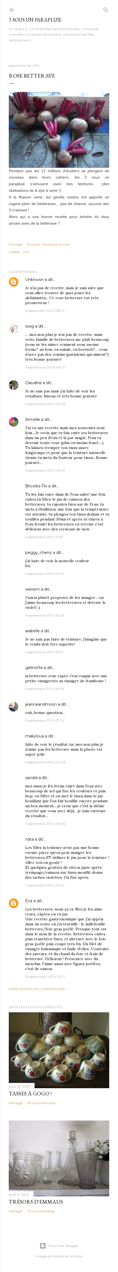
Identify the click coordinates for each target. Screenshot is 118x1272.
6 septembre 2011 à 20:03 (45, 762)
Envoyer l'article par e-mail (48, 244)
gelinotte (34, 667)
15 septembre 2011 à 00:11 (45, 976)
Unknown (34, 279)
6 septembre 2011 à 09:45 (45, 470)
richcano (76, 1256)
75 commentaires (41, 1211)
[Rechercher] (106, 8)
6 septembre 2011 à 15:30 (44, 615)
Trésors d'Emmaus (36, 1201)
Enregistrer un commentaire (37, 989)
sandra (31, 777)
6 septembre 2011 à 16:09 (44, 689)
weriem (32, 589)
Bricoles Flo (36, 486)
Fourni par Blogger (63, 1246)
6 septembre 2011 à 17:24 (44, 720)
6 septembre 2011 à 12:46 (44, 574)
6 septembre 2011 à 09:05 (45, 404)
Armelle (32, 419)
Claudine (33, 382)
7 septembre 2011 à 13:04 (44, 885)
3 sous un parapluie (35, 20)
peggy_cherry (38, 552)
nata (29, 839)
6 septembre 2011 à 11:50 (44, 537)
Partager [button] (16, 244)
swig (29, 326)
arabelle (32, 630)
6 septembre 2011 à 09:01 (45, 367)
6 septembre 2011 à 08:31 (44, 311)
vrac (26, 252)
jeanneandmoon (41, 704)
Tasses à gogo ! (30, 1093)
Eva (28, 900)
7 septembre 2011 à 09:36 (45, 824)
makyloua (34, 736)
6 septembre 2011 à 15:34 (44, 652)
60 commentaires (41, 1103)
